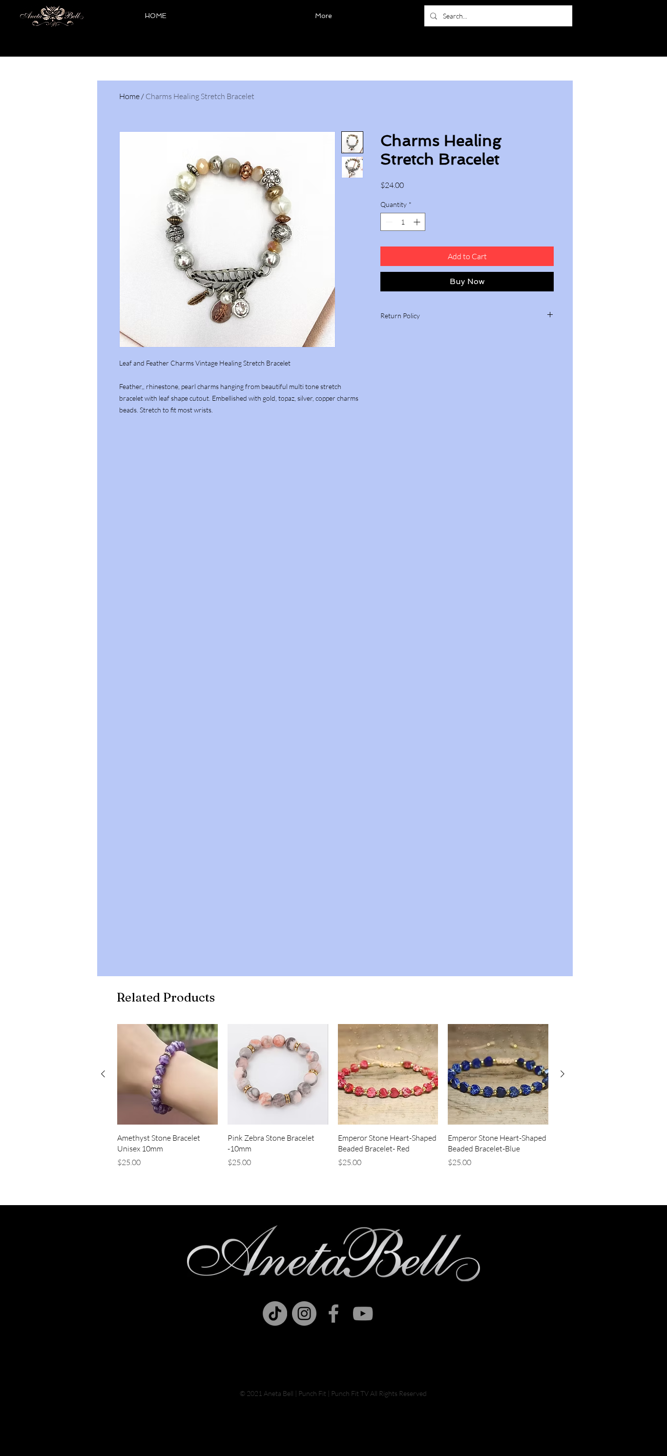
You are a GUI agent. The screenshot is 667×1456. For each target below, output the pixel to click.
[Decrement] (388, 221)
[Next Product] (562, 1074)
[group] (332, 1101)
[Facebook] (333, 1313)
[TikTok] (275, 1313)
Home (129, 96)
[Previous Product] (103, 1074)
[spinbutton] (403, 221)
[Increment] (418, 221)
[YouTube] (363, 1313)
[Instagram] (304, 1313)
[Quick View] (167, 1074)
